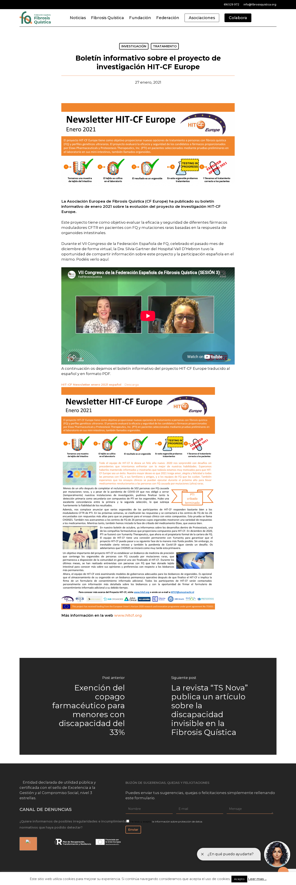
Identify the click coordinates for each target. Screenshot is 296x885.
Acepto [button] (239, 879)
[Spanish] (28, 844)
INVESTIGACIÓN (133, 46)
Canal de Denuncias (46, 809)
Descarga (131, 384)
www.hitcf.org (128, 615)
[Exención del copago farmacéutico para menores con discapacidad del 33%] (84, 706)
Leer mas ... (257, 879)
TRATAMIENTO (165, 46)
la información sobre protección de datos (177, 821)
